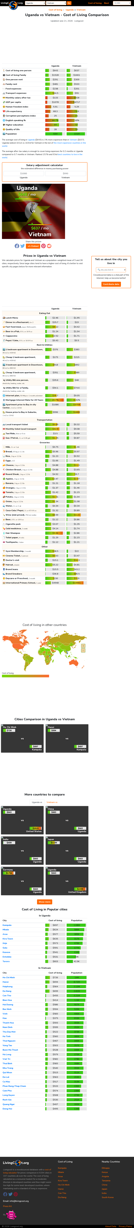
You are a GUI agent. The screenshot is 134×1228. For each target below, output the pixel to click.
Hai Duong (8, 1004)
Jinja (5, 943)
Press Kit (7, 1206)
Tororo (6, 961)
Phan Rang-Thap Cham (14, 1086)
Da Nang (7, 991)
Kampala (7, 925)
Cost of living (95, 3)
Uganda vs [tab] (37, 802)
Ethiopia (106, 1168)
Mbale (6, 929)
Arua (5, 934)
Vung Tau (7, 1045)
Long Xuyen (9, 1095)
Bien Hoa (7, 1000)
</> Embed (33, 246)
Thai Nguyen (9, 1040)
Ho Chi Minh (9, 977)
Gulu (5, 947)
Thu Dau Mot (9, 1031)
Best (106, 3)
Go (69, 3)
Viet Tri (6, 1059)
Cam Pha (7, 1090)
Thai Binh (7, 1063)
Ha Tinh (6, 1036)
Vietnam (81, 9)
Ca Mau (6, 1081)
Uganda (70, 9)
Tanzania (106, 1180)
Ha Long (7, 1054)
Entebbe (7, 956)
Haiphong (7, 986)
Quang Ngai (8, 1104)
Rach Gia (7, 1099)
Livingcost (78, 20)
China (104, 1184)
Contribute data (111, 284)
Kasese (6, 952)
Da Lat (6, 1077)
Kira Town (8, 938)
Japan (104, 1189)
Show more (45, 901)
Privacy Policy (125, 1226)
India (104, 1193)
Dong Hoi (7, 1108)
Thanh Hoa (8, 1022)
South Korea (108, 1197)
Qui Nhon (7, 1072)
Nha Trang (8, 1068)
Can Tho (7, 995)
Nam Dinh (7, 1027)
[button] (17, 245)
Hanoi (6, 982)
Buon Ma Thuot (10, 1049)
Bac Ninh (7, 1009)
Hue (5, 1018)
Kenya (105, 1172)
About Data (110, 1226)
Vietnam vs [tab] (52, 802)
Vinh (5, 1013)
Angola (105, 1176)
